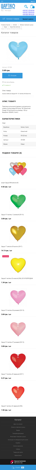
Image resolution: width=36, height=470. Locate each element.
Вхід (2, 10)
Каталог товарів (12, 19)
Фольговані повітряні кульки (18, 436)
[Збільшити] (18, 50)
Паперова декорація (18, 433)
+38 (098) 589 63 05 (28, 14)
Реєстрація (8, 10)
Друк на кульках (18, 424)
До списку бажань (9, 82)
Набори (18, 449)
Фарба (18, 430)
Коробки (18, 443)
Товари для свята (18, 452)
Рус (34, 1)
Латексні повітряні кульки (18, 427)
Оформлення (18, 455)
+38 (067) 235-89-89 (28, 10)
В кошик (13, 75)
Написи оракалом (18, 446)
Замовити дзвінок (28, 19)
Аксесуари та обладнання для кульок (18, 439)
